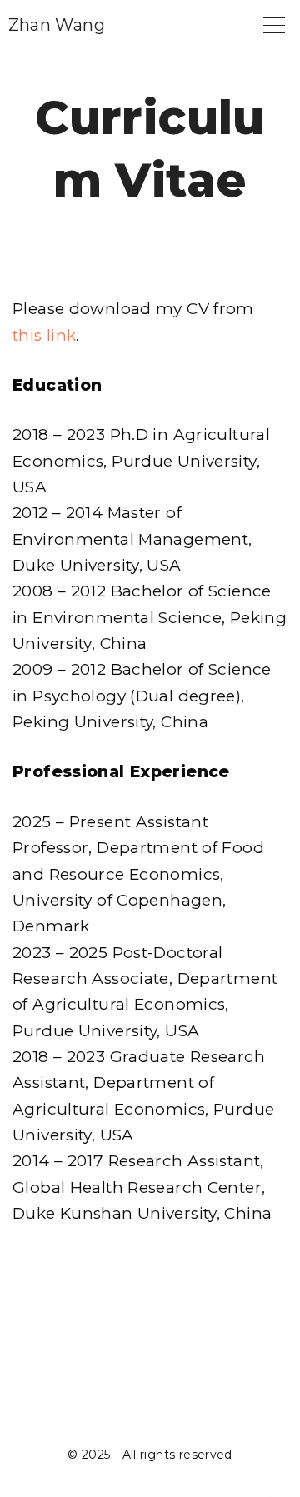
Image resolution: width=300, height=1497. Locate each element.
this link (44, 335)
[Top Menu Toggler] (274, 25)
